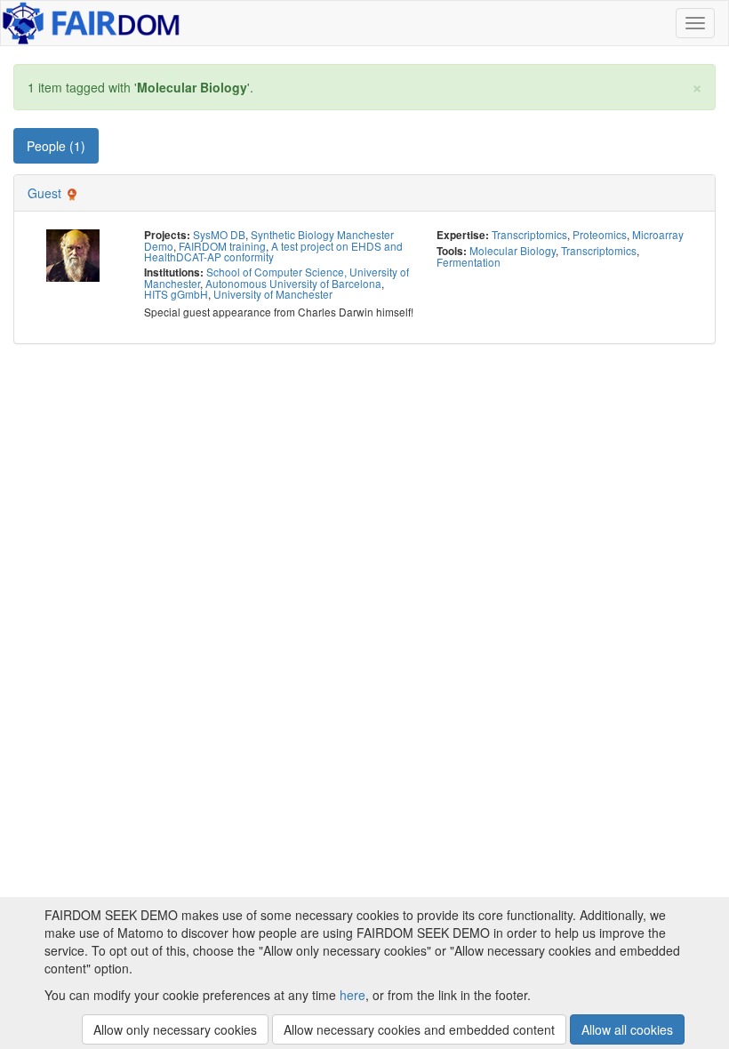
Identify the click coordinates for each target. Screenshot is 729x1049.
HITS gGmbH (176, 293)
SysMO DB (219, 234)
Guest (44, 193)
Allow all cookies (627, 1029)
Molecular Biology (512, 250)
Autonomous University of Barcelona (293, 283)
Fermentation (469, 261)
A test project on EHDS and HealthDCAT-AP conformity (273, 251)
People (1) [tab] (56, 146)
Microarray (658, 234)
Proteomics (600, 234)
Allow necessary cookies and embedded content (419, 1029)
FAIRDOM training (222, 245)
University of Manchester (272, 293)
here (352, 995)
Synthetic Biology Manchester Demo (269, 240)
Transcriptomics (529, 234)
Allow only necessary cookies (175, 1029)
